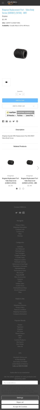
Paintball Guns (20, 251)
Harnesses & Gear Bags (20, 264)
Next (38, 168)
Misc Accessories (20, 277)
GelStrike (20, 247)
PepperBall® (20, 275)
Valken (20, 335)
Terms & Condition (20, 309)
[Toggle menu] (3, 3)
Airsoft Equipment (20, 290)
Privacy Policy (20, 225)
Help (20, 303)
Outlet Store (20, 285)
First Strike (20, 344)
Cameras (20, 279)
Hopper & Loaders (20, 260)
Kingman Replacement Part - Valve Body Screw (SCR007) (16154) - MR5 (29, 180)
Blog (20, 234)
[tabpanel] (10, 169)
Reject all (20, 402)
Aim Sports (20, 342)
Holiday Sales (20, 283)
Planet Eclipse (20, 333)
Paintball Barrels (20, 268)
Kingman (20, 329)
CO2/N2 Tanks (20, 257)
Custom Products (20, 340)
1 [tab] (17, 188)
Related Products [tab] (20, 146)
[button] (20, 114)
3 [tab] (23, 188)
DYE (20, 338)
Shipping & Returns (20, 305)
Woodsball (20, 273)
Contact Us (20, 231)
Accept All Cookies (20, 407)
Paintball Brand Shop (20, 288)
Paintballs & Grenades (20, 266)
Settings (20, 397)
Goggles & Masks (20, 255)
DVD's (20, 281)
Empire (20, 325)
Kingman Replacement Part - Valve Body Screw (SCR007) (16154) (10, 180)
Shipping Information (20, 227)
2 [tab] (20, 188)
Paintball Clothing (20, 262)
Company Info (20, 229)
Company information (20, 314)
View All (20, 346)
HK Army (20, 331)
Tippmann (20, 327)
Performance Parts (20, 270)
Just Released (20, 249)
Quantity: (20, 91)
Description (20, 130)
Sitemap (20, 236)
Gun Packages (20, 253)
